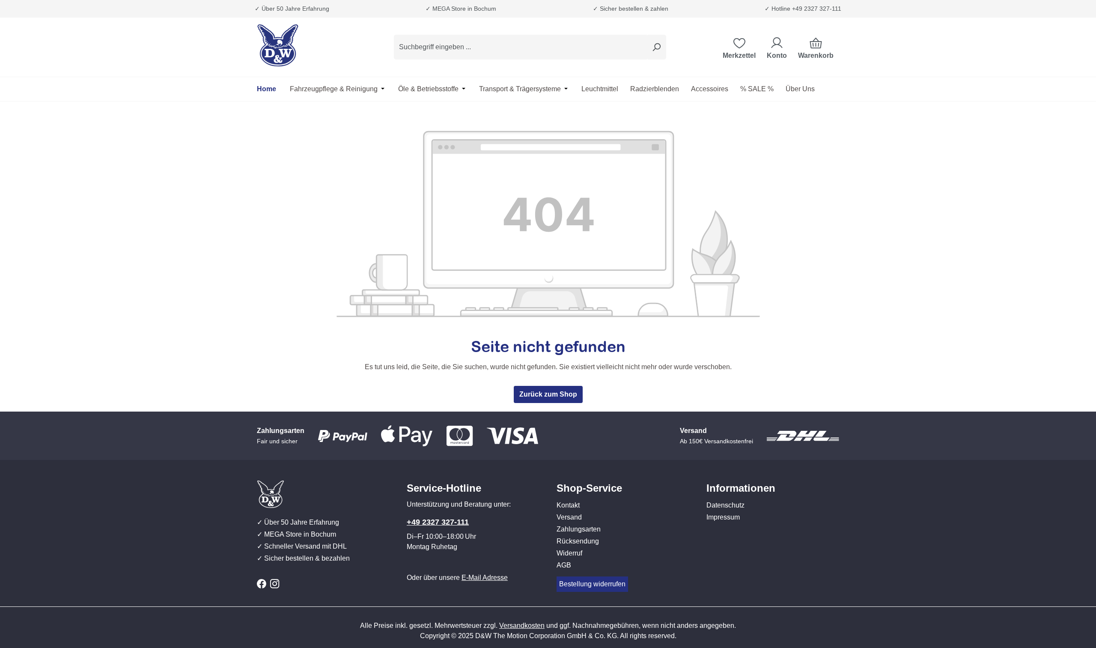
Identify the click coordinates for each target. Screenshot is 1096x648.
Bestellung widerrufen (592, 584)
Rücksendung (578, 541)
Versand (569, 517)
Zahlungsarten (579, 529)
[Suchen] (656, 47)
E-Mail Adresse (485, 577)
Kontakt (568, 505)
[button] (623, 479)
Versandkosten (522, 625)
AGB (564, 565)
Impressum (723, 517)
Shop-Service (589, 488)
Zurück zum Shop (548, 394)
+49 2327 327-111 (438, 522)
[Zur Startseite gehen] (299, 45)
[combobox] (520, 47)
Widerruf (569, 553)
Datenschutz (725, 505)
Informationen (740, 488)
